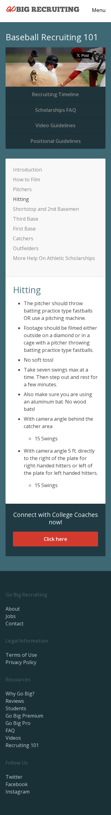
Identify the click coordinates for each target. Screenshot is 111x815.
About (13, 608)
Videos (13, 737)
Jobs (11, 616)
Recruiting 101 (22, 745)
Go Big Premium (24, 715)
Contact (14, 623)
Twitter (14, 777)
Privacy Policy (21, 662)
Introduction (27, 169)
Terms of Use (21, 655)
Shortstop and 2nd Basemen (46, 209)
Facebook (17, 784)
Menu (98, 10)
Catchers (23, 238)
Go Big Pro (18, 723)
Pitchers (22, 189)
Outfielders (26, 248)
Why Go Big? (20, 693)
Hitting (21, 199)
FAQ (10, 730)
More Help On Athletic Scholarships (54, 258)
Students (16, 708)
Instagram (18, 791)
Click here (55, 539)
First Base (24, 228)
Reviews (15, 701)
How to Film (26, 179)
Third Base (25, 218)
